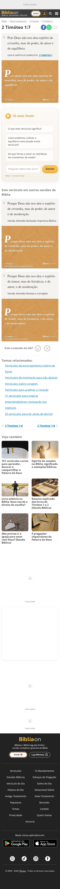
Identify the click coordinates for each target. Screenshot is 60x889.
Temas (15, 808)
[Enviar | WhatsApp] (49, 27)
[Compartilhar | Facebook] (43, 27)
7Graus (22, 870)
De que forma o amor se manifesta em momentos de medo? (27, 155)
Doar (35, 13)
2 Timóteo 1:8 (46, 426)
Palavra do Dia (16, 789)
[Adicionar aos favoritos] (55, 27)
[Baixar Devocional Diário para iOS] (45, 843)
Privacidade (15, 815)
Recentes (44, 802)
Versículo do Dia (16, 783)
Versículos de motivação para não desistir (31, 377)
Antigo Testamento (15, 796)
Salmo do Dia (44, 783)
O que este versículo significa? (25, 128)
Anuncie (30, 821)
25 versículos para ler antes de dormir (29, 414)
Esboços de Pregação (44, 777)
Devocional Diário (44, 789)
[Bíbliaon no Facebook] (47, 858)
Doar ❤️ (18, 754)
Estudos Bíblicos (16, 777)
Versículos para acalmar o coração (26, 390)
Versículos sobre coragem (21, 384)
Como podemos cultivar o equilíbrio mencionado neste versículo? (24, 141)
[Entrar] (45, 14)
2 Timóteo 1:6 (14, 426)
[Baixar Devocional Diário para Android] (16, 843)
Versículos (15, 770)
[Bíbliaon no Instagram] (35, 858)
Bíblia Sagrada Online (15, 15)
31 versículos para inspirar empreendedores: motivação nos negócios (26, 402)
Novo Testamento (44, 796)
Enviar (50, 169)
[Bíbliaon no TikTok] (24, 858)
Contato (44, 808)
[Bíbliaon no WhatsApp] (12, 858)
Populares (15, 802)
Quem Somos (44, 815)
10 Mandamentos (44, 770)
